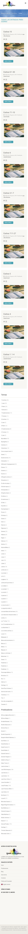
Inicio (2, 865)
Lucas (2, 634)
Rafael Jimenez (5, 817)
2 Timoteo (3, 432)
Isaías (2, 550)
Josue (2, 557)
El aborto (3, 470)
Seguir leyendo (7, 61)
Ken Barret (3, 795)
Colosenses (4, 448)
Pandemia (3, 662)
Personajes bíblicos (6, 672)
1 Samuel (3, 409)
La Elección (4, 569)
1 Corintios (3, 400)
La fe (2, 576)
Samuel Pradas (5, 824)
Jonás (2, 553)
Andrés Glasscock (5, 724)
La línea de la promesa (6, 582)
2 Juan (3, 422)
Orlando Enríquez (5, 811)
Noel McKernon (5, 808)
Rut (2, 678)
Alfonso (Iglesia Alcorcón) (7, 715)
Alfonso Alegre (5, 718)
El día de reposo (5, 486)
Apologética (4, 441)
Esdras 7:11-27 (10, 233)
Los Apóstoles (4, 627)
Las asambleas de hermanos (8, 611)
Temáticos (3, 694)
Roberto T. (3, 820)
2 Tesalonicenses (5, 429)
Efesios (3, 467)
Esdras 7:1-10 (9, 112)
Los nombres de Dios (6, 630)
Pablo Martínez (5, 814)
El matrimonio (4, 499)
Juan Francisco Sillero (6, 788)
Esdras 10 (8, 32)
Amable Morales (7, 157)
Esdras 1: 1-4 (9, 354)
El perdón (3, 505)
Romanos (3, 675)
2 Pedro (3, 425)
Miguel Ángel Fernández (7, 804)
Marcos (3, 643)
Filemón (3, 525)
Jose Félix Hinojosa (5, 769)
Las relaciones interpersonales (8, 614)
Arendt (3, 731)
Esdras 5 (7, 274)
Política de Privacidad (6, 881)
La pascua (3, 595)
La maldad (3, 585)
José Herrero (4, 772)
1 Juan (3, 403)
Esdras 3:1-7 (9, 193)
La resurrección (5, 605)
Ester (2, 521)
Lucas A (3, 798)
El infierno (3, 496)
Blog (2, 871)
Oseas (2, 659)
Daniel (2, 454)
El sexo (3, 512)
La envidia (3, 573)
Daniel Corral (6, 76)
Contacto (3, 878)
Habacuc (3, 534)
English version (6, 884)
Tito (2, 698)
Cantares (3, 445)
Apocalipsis (4, 438)
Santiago (3, 685)
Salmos (3, 682)
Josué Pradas (6, 116)
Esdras (3, 518)
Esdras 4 (7, 314)
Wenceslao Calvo (5, 833)
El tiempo (3, 515)
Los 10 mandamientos (6, 624)
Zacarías (3, 704)
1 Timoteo (3, 416)
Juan (2, 560)
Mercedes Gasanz (5, 801)
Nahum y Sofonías (5, 653)
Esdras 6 (7, 153)
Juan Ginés (4, 792)
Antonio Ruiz (4, 728)
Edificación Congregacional (7, 464)
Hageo (2, 537)
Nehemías (3, 656)
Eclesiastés (4, 461)
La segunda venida (5, 608)
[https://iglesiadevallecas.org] (9, 4)
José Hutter (4, 776)
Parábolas (3, 669)
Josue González (5, 782)
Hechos (3, 544)
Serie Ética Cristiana (6, 688)
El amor (3, 473)
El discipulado (4, 489)
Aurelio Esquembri (5, 734)
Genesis (3, 531)
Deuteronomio (4, 457)
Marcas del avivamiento (7, 640)
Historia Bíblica (4, 547)
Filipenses (3, 528)
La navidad (3, 589)
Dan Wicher (4, 740)
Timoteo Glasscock (5, 830)
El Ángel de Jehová (5, 477)
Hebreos (3, 541)
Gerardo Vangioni (5, 756)
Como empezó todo (6, 451)
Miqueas (3, 650)
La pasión (3, 602)
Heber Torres (4, 763)
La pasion (3, 598)
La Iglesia (3, 579)
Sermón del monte (5, 691)
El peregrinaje (4, 509)
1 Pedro (3, 406)
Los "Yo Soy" (4, 621)
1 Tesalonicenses (5, 413)
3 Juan (3, 435)
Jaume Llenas (4, 766)
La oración (3, 592)
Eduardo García (5, 753)
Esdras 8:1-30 (9, 72)
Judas (2, 563)
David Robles (4, 750)
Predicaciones (4, 868)
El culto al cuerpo (5, 483)
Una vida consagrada (6, 701)
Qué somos (4, 874)
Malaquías (3, 637)
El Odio (3, 502)
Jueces (3, 566)
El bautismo (4, 480)
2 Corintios (3, 419)
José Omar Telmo (5, 779)
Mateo (2, 646)
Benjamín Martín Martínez (7, 737)
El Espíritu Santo (5, 493)
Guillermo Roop (5, 760)
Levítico (3, 618)
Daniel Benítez (4, 744)
